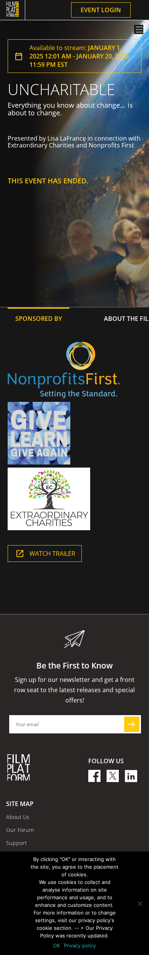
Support (16, 843)
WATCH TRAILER (52, 553)
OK (56, 945)
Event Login (101, 10)
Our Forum (20, 830)
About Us (17, 817)
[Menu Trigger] (138, 29)
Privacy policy (80, 945)
